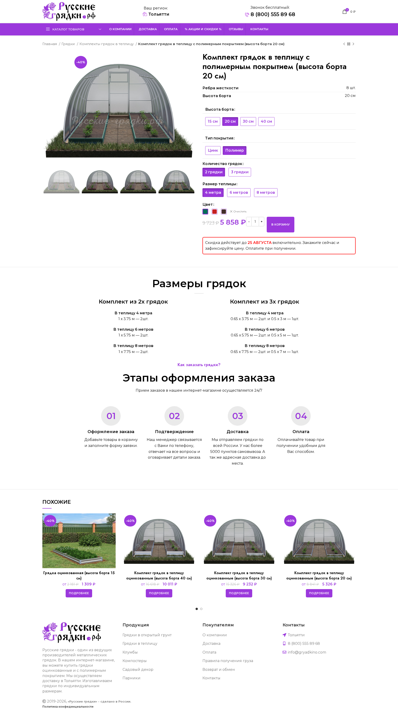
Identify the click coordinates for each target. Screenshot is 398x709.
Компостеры (135, 661)
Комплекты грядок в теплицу (107, 44)
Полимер (234, 150)
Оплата (209, 652)
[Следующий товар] (353, 44)
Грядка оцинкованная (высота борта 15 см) (79, 575)
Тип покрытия (219, 138)
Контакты (211, 678)
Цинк (213, 150)
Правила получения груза (227, 661)
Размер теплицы (219, 184)
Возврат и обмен (218, 669)
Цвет (207, 204)
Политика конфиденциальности (68, 706)
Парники (131, 678)
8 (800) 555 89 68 (272, 14)
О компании (214, 635)
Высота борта (219, 109)
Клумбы (130, 652)
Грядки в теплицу (140, 643)
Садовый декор (138, 669)
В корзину (280, 224)
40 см (266, 121)
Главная (50, 44)
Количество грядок (222, 164)
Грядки (68, 44)
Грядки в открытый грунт (147, 635)
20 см (230, 121)
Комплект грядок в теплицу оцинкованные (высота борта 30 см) (239, 575)
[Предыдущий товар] (344, 44)
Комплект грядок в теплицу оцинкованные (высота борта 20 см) (319, 575)
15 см (213, 121)
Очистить (239, 211)
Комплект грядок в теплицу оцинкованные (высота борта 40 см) (159, 575)
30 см (248, 121)
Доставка (211, 643)
